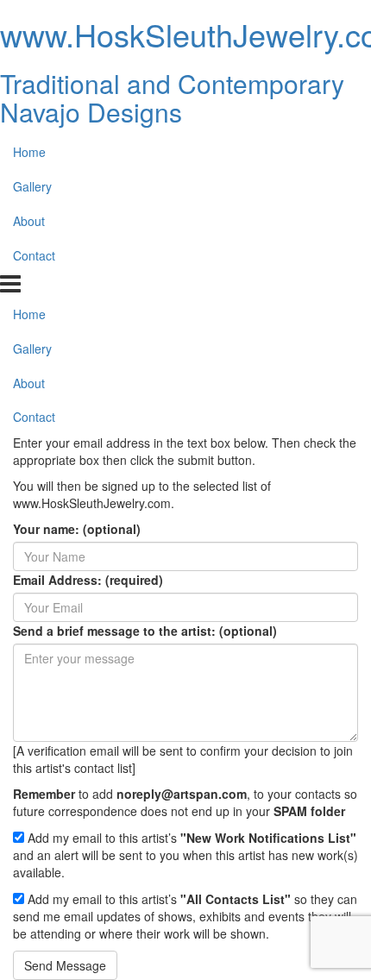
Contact (34, 255)
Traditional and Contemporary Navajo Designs (172, 97)
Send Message (65, 965)
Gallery (32, 186)
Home (29, 151)
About (29, 220)
